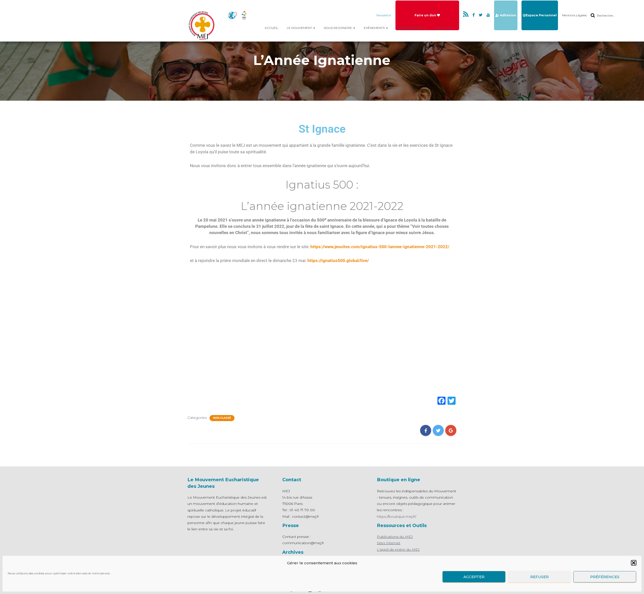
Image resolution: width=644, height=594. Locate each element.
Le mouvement (300, 28)
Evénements (374, 28)
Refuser (539, 576)
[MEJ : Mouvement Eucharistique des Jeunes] (202, 25)
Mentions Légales (574, 15)
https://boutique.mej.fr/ (396, 516)
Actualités (443, 28)
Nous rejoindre (338, 28)
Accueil (271, 28)
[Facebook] (441, 401)
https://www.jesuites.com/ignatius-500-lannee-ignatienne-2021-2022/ (379, 246)
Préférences (604, 576)
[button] (633, 562)
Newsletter (383, 15)
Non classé (222, 418)
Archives (292, 552)
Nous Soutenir (409, 28)
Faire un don (426, 15)
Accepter (474, 576)
